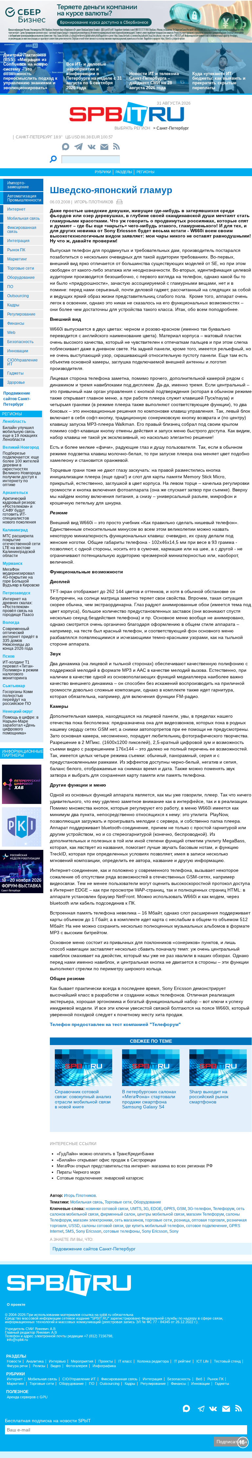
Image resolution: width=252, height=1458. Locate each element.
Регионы (145, 172)
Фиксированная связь (21, 230)
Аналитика (35, 1361)
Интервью (57, 1361)
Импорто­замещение (18, 185)
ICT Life (202, 1361)
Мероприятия (82, 1361)
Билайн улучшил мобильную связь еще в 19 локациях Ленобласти (20, 433)
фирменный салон (117, 1214)
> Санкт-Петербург (171, 128)
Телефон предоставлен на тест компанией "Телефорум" (115, 1024)
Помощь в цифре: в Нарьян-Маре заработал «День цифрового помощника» (20, 725)
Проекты (105, 1361)
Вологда (11, 622)
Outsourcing (18, 296)
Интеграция (18, 241)
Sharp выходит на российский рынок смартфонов (208, 1096)
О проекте (16, 1304)
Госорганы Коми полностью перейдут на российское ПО (18, 697)
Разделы (124, 172)
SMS (69, 1231)
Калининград (15, 530)
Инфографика (104, 1366)
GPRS (169, 1208)
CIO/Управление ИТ (22, 362)
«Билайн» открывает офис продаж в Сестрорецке (106, 1160)
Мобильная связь (23, 218)
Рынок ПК (16, 250)
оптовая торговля (208, 1220)
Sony (173, 1231)
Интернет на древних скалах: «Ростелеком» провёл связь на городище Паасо (18, 607)
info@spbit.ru (17, 1340)
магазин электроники (93, 1220)
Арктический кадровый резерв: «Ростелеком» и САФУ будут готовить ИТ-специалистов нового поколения (19, 510)
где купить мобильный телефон (154, 1225)
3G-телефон (199, 1208)
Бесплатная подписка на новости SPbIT (48, 1420)
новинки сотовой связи (107, 1208)
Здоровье (16, 382)
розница (182, 1220)
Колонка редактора (153, 1361)
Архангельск (15, 492)
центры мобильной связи (160, 1214)
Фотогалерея (76, 1366)
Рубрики (103, 172)
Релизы (39, 1366)
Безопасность (20, 342)
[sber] (126, 21)
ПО (10, 287)
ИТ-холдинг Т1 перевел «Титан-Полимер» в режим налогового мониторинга (20, 670)
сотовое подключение (206, 1225)
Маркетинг (17, 259)
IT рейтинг (182, 1361)
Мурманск (12, 563)
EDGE (156, 1208)
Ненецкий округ (18, 711)
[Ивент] (21, 784)
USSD (74, 1225)
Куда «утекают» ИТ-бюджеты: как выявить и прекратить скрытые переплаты (218, 80)
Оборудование (21, 277)
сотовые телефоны (121, 1231)
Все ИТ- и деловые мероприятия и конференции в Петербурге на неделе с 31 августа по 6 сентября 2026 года (94, 76)
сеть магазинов (129, 1220)
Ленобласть (14, 421)
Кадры (13, 305)
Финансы (15, 323)
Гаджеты (15, 373)
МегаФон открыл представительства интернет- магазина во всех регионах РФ (135, 1165)
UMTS (135, 1208)
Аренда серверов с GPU (27, 1397)
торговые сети (158, 1220)
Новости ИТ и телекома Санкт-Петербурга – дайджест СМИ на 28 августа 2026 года (154, 80)
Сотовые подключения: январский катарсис (100, 1178)
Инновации (17, 351)
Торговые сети (20, 268)
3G (146, 1208)
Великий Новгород (21, 447)
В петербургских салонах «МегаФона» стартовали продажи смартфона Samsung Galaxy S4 (149, 1099)
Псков (8, 656)
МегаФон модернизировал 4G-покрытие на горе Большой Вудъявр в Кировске (21, 577)
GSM (181, 1208)
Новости (14, 1361)
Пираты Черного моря (78, 1172)
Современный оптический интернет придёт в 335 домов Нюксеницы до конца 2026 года (20, 638)
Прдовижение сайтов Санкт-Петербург (94, 1248)
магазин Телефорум (205, 1214)
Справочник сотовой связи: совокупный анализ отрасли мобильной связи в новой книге (83, 1099)
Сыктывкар (14, 686)
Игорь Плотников (93, 202)
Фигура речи (17, 1366)
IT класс (125, 1361)
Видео (56, 1366)
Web (11, 333)
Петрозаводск (16, 593)
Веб (199, 1379)
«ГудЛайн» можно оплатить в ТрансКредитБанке (105, 1153)
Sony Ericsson (88, 1231)
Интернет (16, 209)
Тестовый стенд (227, 1361)
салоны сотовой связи (102, 1225)
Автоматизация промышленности (24, 198)
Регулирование (21, 314)
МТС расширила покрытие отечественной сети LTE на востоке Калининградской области (21, 546)
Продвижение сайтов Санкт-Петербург (17, 399)
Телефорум (223, 1208)
